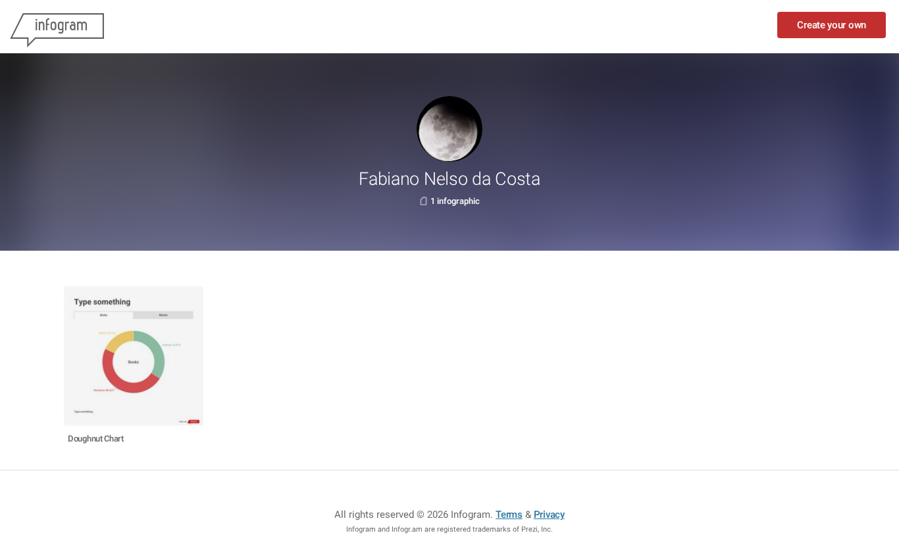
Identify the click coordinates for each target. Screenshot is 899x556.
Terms (509, 514)
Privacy (549, 514)
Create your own (831, 25)
